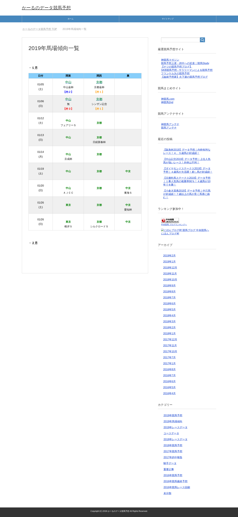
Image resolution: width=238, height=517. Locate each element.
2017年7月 (169, 357)
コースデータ (171, 433)
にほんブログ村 (170, 233)
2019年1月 (169, 261)
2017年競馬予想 (173, 451)
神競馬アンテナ (170, 124)
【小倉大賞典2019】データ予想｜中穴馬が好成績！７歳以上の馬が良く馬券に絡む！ (186, 194)
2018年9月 (169, 285)
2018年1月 (169, 333)
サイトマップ (168, 19)
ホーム (71, 19)
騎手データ (170, 463)
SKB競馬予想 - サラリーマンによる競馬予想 (187, 70)
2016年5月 (169, 387)
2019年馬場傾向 (173, 421)
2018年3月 (169, 321)
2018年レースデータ (175, 439)
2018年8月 (169, 291)
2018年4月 (169, 315)
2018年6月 (169, 303)
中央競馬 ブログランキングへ (174, 224)
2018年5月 (169, 309)
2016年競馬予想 (173, 475)
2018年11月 (170, 273)
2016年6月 (169, 381)
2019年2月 (169, 255)
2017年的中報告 (173, 457)
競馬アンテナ (169, 127)
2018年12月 (170, 267)
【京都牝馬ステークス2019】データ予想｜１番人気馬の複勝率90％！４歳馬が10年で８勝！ (186, 181)
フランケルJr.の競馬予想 (175, 73)
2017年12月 (170, 339)
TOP (41, 29)
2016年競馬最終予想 (175, 481)
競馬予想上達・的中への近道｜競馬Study (185, 63)
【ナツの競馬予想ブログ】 (176, 66)
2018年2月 (169, 327)
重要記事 (169, 469)
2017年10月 (170, 351)
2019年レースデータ (175, 427)
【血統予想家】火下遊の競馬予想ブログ (184, 76)
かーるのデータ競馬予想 (46, 7)
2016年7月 (169, 375)
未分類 (167, 493)
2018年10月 (170, 279)
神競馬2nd (167, 102)
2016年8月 (169, 369)
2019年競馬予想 (173, 415)
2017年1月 (169, 363)
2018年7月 (169, 297)
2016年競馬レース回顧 (177, 487)
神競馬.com (167, 98)
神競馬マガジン (170, 59)
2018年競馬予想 (173, 445)
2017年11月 (170, 345)
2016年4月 (169, 393)
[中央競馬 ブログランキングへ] (170, 221)
